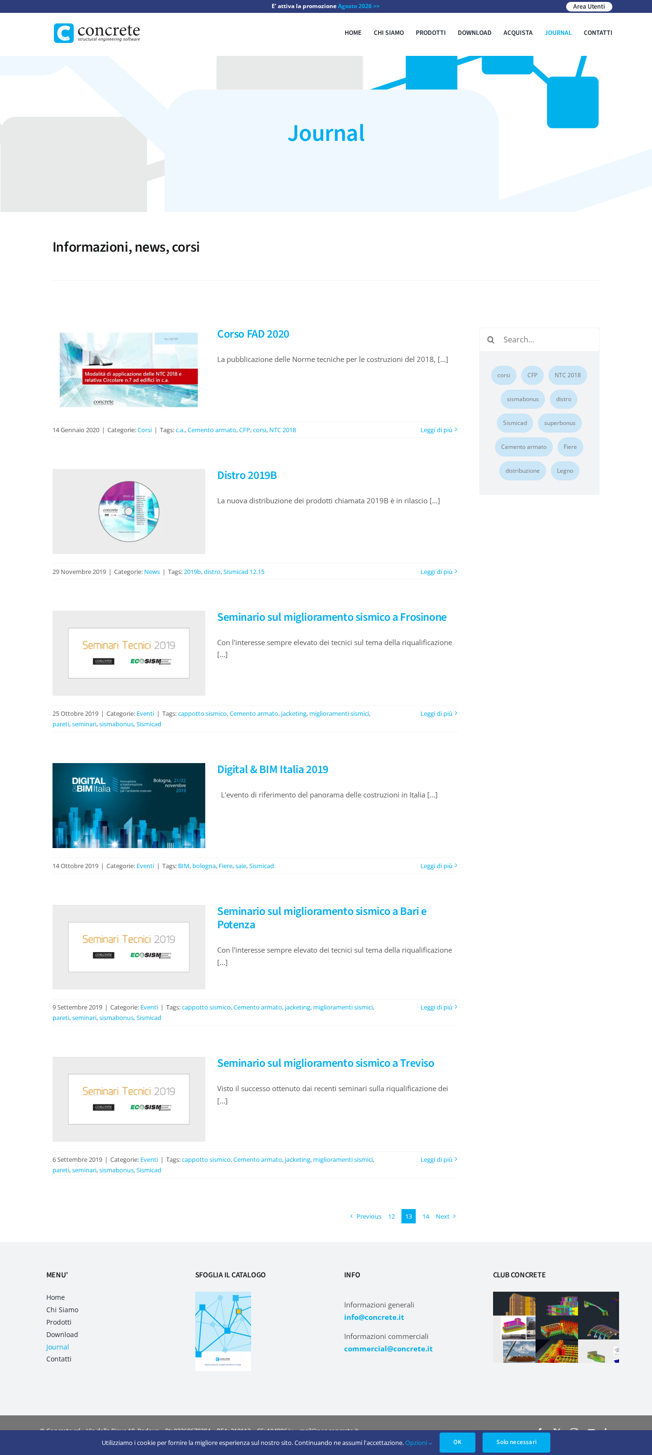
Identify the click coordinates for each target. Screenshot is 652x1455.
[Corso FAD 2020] (129, 370)
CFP (244, 429)
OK (457, 1442)
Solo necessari (516, 1442)
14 (425, 1216)
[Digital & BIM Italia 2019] (129, 805)
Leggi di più (436, 429)
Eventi (145, 713)
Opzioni (417, 1442)
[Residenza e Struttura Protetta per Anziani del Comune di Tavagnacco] (609, 1356)
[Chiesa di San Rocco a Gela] (524, 1356)
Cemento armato (212, 429)
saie (240, 865)
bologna (204, 865)
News (152, 571)
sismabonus (116, 724)
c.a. (180, 429)
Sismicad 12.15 (243, 571)
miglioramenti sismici (339, 713)
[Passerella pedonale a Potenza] (609, 1309)
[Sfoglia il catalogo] (223, 1295)
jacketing (293, 713)
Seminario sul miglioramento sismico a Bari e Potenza (322, 918)
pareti (61, 724)
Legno (565, 471)
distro (212, 571)
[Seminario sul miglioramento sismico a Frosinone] (129, 653)
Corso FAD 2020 (253, 334)
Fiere (225, 865)
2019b (192, 571)
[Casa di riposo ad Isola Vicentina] (567, 1333)
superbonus (560, 423)
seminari (84, 724)
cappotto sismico (202, 713)
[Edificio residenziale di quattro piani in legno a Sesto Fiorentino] (524, 1309)
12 (391, 1216)
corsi (259, 429)
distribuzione (522, 471)
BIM (183, 865)
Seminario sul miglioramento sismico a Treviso (325, 1063)
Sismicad (149, 724)
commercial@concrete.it (388, 1348)
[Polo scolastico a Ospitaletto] (567, 1356)
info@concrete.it (374, 1317)
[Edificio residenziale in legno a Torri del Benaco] (567, 1309)
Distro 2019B (247, 475)
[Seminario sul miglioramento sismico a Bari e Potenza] (129, 947)
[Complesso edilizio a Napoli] (524, 1333)
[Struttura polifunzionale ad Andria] (609, 1333)
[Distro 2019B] (129, 511)
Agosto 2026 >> (359, 6)
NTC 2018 (282, 429)
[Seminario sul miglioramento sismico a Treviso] (129, 1099)
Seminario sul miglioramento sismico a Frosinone (332, 617)
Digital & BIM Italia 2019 (272, 769)
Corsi (144, 429)
